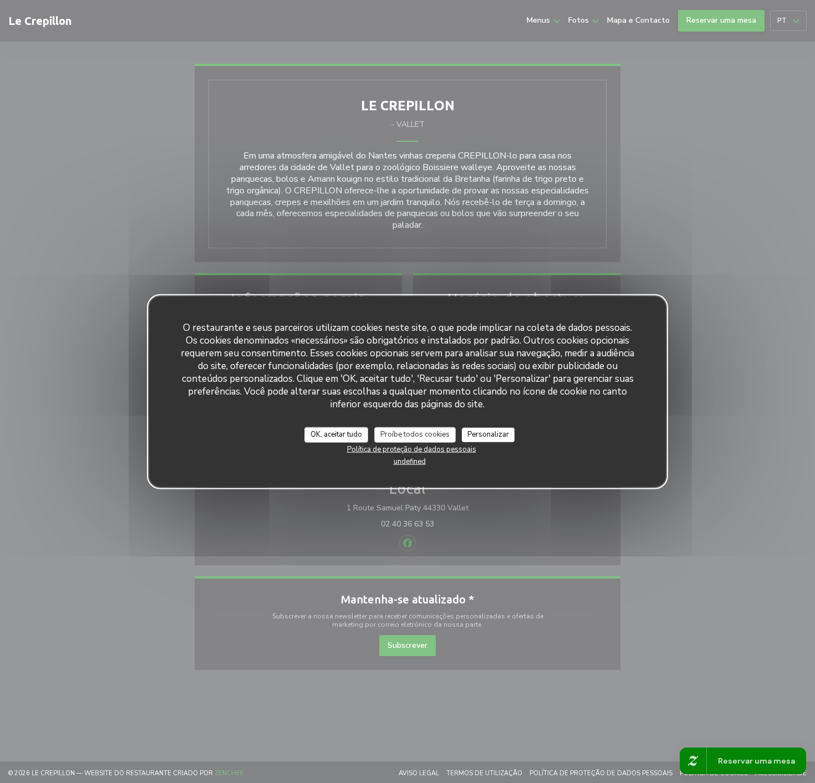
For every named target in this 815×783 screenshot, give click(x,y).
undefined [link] (410, 461)
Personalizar (488, 434)
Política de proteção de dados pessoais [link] (411, 449)
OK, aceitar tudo (336, 434)
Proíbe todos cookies (415, 434)
